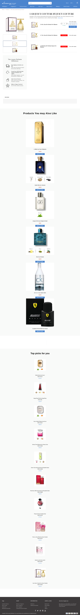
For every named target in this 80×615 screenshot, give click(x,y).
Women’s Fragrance (20, 603)
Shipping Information (34, 605)
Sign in (67, 2)
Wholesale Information (6, 608)
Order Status (47, 605)
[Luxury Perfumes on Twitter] (37, 610)
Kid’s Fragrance (19, 606)
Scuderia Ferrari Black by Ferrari (40, 328)
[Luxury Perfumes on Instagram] (42, 610)
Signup (46, 608)
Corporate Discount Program (21, 608)
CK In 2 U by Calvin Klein (40, 292)
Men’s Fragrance (19, 605)
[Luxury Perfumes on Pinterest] (40, 610)
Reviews (7, 97)
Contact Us (4, 606)
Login (46, 606)
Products (7, 9)
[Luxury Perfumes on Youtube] (45, 610)
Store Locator (4, 605)
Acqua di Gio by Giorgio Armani (40, 221)
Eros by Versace (40, 256)
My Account (47, 603)
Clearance (32, 603)
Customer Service (5, 603)
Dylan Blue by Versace (40, 185)
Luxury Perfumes (11, 613)
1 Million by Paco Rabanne (40, 149)
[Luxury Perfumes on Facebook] (35, 610)
